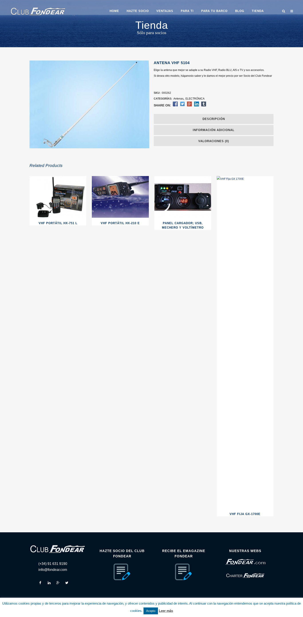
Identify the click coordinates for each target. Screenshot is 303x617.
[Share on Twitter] (182, 105)
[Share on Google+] (189, 105)
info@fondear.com (52, 570)
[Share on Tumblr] (203, 105)
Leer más (166, 611)
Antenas (178, 98)
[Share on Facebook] (175, 105)
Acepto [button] (150, 611)
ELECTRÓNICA (195, 98)
